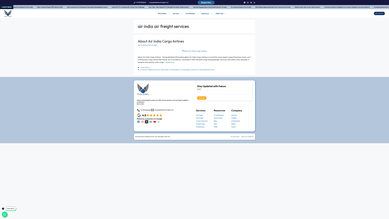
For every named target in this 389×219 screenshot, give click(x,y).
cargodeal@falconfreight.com (158, 2)
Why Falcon (162, 13)
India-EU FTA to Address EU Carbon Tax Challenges (123, 7)
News (215, 124)
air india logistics (174, 70)
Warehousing (200, 127)
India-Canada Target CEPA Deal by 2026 (45, 7)
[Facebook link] (244, 2)
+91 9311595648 (141, 2)
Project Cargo (200, 124)
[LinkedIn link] (251, 2)
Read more (170, 62)
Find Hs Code (218, 118)
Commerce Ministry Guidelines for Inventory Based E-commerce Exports (342, 7)
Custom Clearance (202, 121)
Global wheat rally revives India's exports (302, 7)
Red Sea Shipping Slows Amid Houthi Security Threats (205, 7)
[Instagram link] (248, 2)
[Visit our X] (146, 121)
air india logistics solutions (188, 70)
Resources (205, 13)
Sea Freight (199, 118)
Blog (215, 121)
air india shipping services (206, 70)
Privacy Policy (235, 136)
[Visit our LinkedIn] (150, 121)
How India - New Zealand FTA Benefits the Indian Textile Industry (164, 7)
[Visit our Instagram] (142, 121)
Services (176, 13)
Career (233, 127)
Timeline (234, 118)
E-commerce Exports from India (236, 7)
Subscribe (202, 98)
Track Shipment (219, 115)
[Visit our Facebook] (138, 121)
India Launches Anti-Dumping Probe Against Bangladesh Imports (82, 7)
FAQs (215, 127)
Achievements (235, 121)
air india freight (163, 70)
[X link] (254, 2)
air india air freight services (149, 70)
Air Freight (199, 115)
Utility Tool (219, 13)
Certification (190, 13)
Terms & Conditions (247, 136)
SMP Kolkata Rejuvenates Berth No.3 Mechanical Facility (268, 7)
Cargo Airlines (144, 67)
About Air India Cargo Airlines (161, 41)
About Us (234, 115)
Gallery (233, 124)
